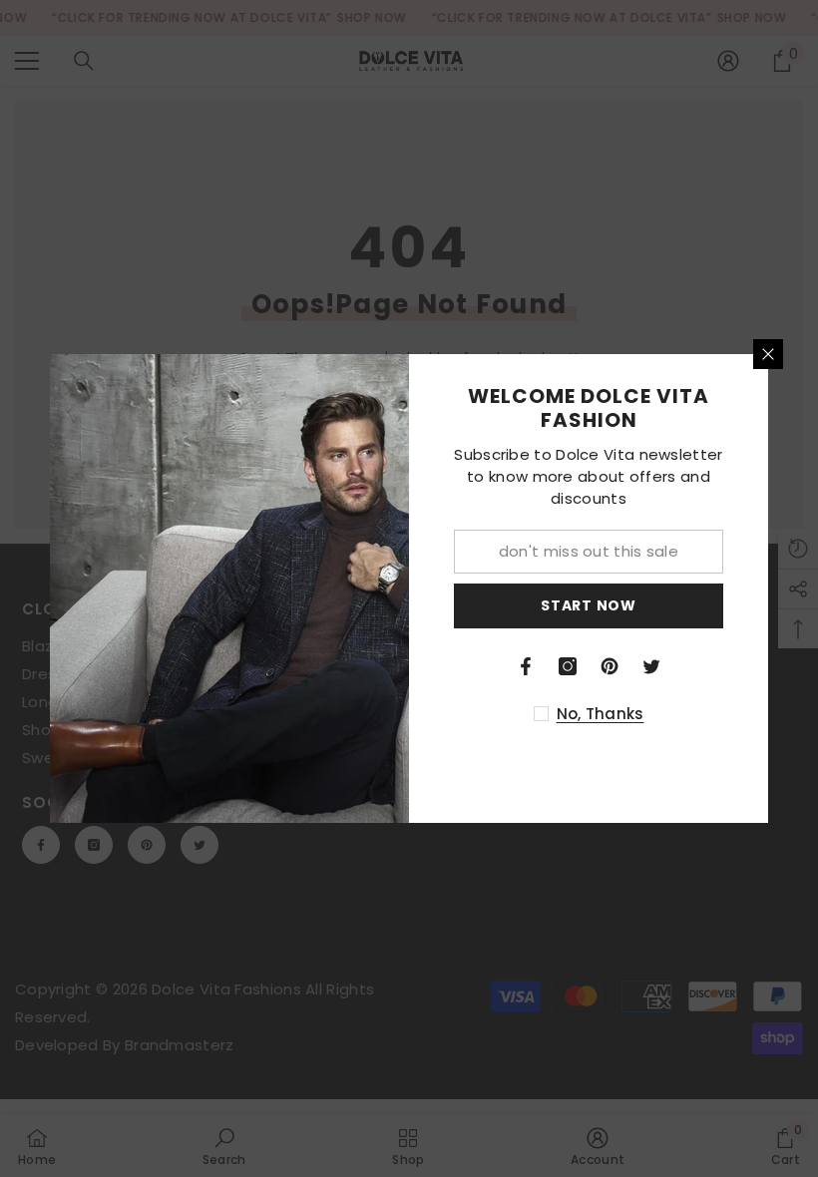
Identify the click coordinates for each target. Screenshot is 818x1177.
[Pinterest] (609, 666)
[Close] (768, 354)
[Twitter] (651, 666)
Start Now (588, 605)
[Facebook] (526, 666)
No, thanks (600, 713)
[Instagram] (568, 666)
